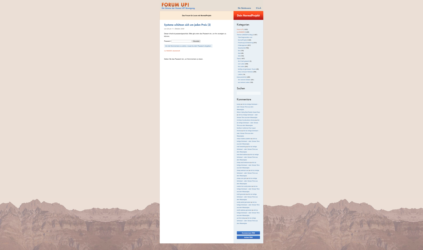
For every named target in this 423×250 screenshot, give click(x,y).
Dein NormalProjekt (248, 15)
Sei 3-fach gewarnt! (244, 61)
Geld (239, 53)
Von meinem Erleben (244, 80)
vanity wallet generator (243, 202)
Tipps (238, 58)
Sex (239, 50)
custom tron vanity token (244, 186)
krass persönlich (242, 77)
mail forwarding (241, 146)
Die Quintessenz (244, 8)
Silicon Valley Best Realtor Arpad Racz (248, 112)
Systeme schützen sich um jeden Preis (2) (187, 24)
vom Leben (241, 64)
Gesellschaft (176, 51)
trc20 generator (241, 194)
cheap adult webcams (243, 162)
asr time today (241, 218)
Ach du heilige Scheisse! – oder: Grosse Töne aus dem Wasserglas (247, 106)
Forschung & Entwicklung (245, 42)
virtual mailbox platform (244, 138)
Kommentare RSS (248, 233)
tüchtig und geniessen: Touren (247, 69)
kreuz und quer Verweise (245, 72)
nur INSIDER (168, 51)
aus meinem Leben (244, 82)
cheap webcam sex (242, 170)
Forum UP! (240, 29)
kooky (238, 104)
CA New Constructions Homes (246, 120)
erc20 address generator (244, 210)
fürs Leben (241, 66)
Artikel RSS (248, 237)
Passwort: (167, 41)
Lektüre (240, 74)
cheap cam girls (241, 178)
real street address (242, 154)
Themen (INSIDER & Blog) (245, 35)
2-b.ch (258, 8)
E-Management (242, 45)
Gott (239, 56)
